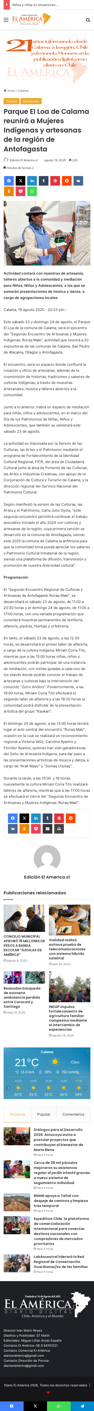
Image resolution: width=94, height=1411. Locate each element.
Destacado (31, 101)
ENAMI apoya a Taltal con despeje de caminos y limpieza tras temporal (61, 1200)
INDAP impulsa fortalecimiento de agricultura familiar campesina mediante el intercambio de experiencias (68, 1018)
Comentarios (73, 1114)
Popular (43, 1114)
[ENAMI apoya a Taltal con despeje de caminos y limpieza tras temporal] (17, 1202)
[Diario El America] (31, 19)
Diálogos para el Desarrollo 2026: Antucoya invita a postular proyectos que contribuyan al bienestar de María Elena (58, 1139)
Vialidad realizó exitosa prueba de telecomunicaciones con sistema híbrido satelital (67, 949)
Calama (23, 91)
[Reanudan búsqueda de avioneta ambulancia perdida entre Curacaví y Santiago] (24, 977)
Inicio (11, 91)
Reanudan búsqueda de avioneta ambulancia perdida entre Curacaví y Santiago (22, 997)
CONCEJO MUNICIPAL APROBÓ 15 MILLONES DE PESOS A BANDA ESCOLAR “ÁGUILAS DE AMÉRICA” (24, 945)
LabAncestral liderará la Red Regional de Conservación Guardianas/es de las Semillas (61, 1261)
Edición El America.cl (24, 160)
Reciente (17, 1114)
